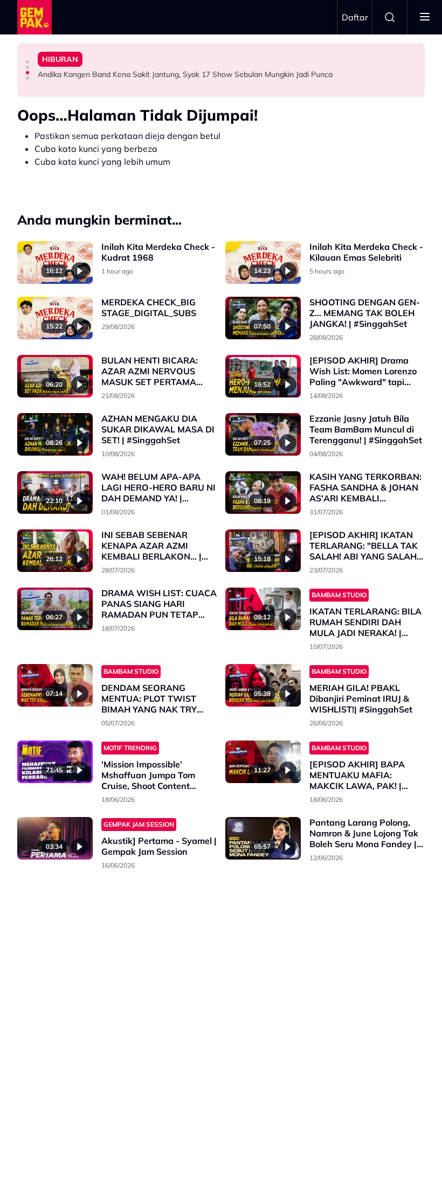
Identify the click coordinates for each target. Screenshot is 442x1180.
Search (389, 17)
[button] (27, 62)
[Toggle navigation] (425, 17)
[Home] (34, 17)
